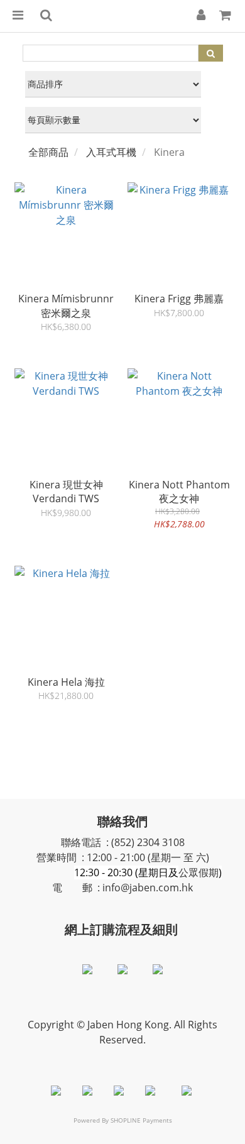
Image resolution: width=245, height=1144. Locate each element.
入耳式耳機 (111, 152)
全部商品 (48, 152)
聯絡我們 (122, 821)
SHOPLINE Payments (141, 1120)
